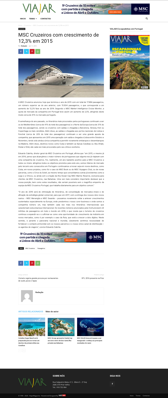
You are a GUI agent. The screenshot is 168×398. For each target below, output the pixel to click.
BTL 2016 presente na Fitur (93, 278)
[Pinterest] (32, 51)
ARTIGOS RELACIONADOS (30, 311)
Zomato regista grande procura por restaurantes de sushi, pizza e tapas (38, 279)
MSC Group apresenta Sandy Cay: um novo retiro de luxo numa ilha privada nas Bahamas (60, 340)
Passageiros (41, 248)
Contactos (45, 18)
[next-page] (23, 350)
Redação (24, 46)
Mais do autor (52, 311)
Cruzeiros (27, 25)
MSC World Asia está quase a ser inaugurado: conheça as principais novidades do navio (89, 340)
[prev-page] (19, 350)
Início (20, 25)
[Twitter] (26, 51)
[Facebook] (20, 51)
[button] (147, 19)
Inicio (23, 18)
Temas (32, 18)
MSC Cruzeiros (30, 248)
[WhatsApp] (37, 51)
